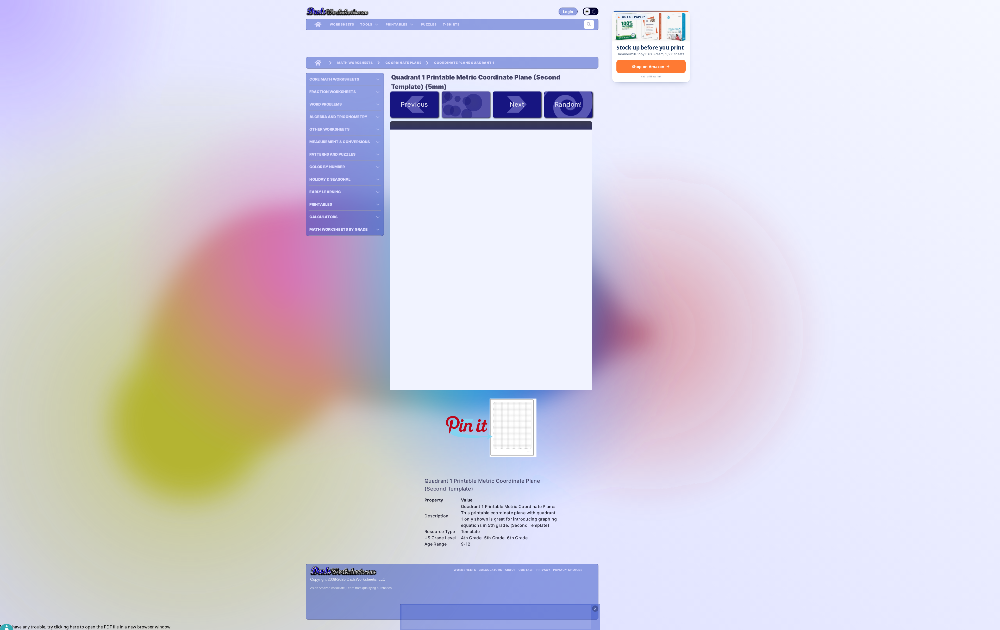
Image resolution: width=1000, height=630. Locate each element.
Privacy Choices (568, 570)
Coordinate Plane (403, 63)
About (510, 570)
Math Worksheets (355, 63)
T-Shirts (451, 24)
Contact (526, 570)
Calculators (490, 570)
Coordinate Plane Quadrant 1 (464, 63)
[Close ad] (595, 608)
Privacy (543, 570)
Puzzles (429, 24)
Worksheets (342, 24)
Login (568, 11)
